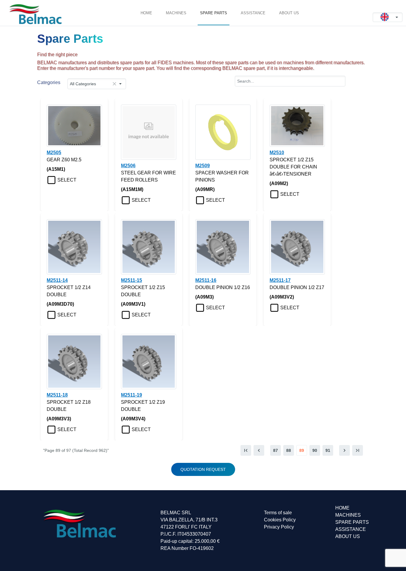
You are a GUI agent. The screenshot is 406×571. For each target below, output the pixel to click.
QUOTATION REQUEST (203, 469)
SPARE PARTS (213, 13)
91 (327, 450)
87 (275, 450)
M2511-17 (280, 280)
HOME (146, 13)
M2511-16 (205, 280)
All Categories (83, 83)
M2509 (202, 165)
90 (314, 450)
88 (288, 450)
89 (301, 450)
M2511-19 (131, 395)
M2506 (128, 165)
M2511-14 (57, 280)
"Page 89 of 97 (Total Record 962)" (76, 450)
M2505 (54, 152)
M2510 (277, 152)
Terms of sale (278, 512)
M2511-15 (131, 280)
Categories (48, 82)
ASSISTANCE (253, 13)
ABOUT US (289, 13)
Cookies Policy (280, 519)
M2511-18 (57, 395)
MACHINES (176, 13)
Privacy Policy (279, 526)
